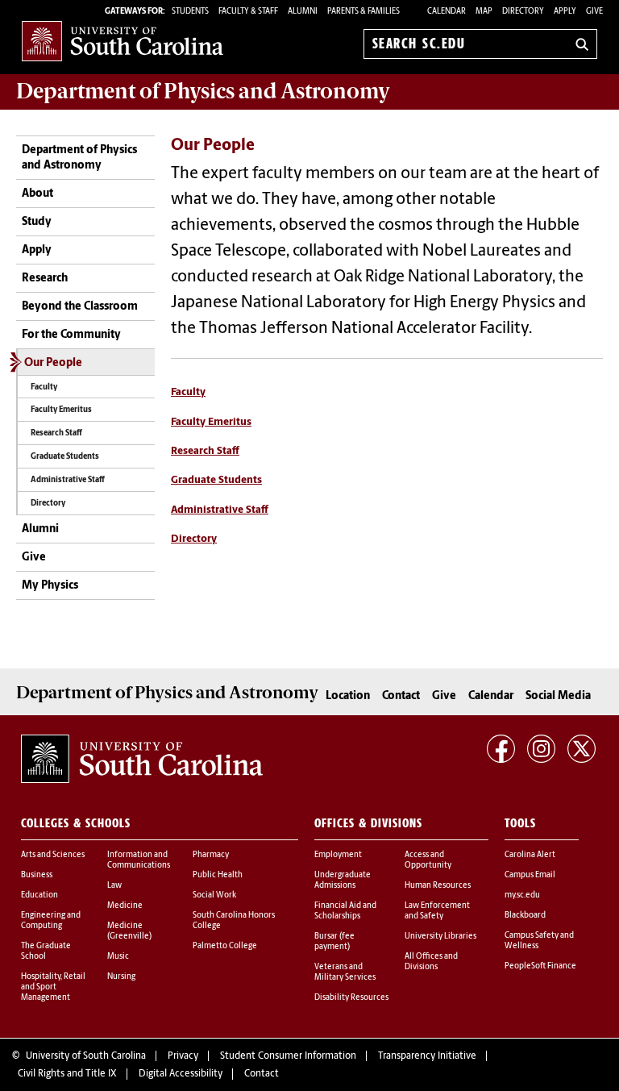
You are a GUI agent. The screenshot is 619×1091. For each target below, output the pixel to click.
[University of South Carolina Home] (122, 40)
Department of (203, 91)
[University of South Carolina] (142, 758)
